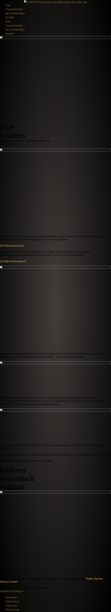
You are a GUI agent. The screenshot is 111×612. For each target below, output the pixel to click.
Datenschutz (12, 601)
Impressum (11, 597)
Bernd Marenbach (15, 13)
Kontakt (9, 17)
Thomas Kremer (14, 9)
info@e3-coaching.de (11, 591)
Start (8, 5)
